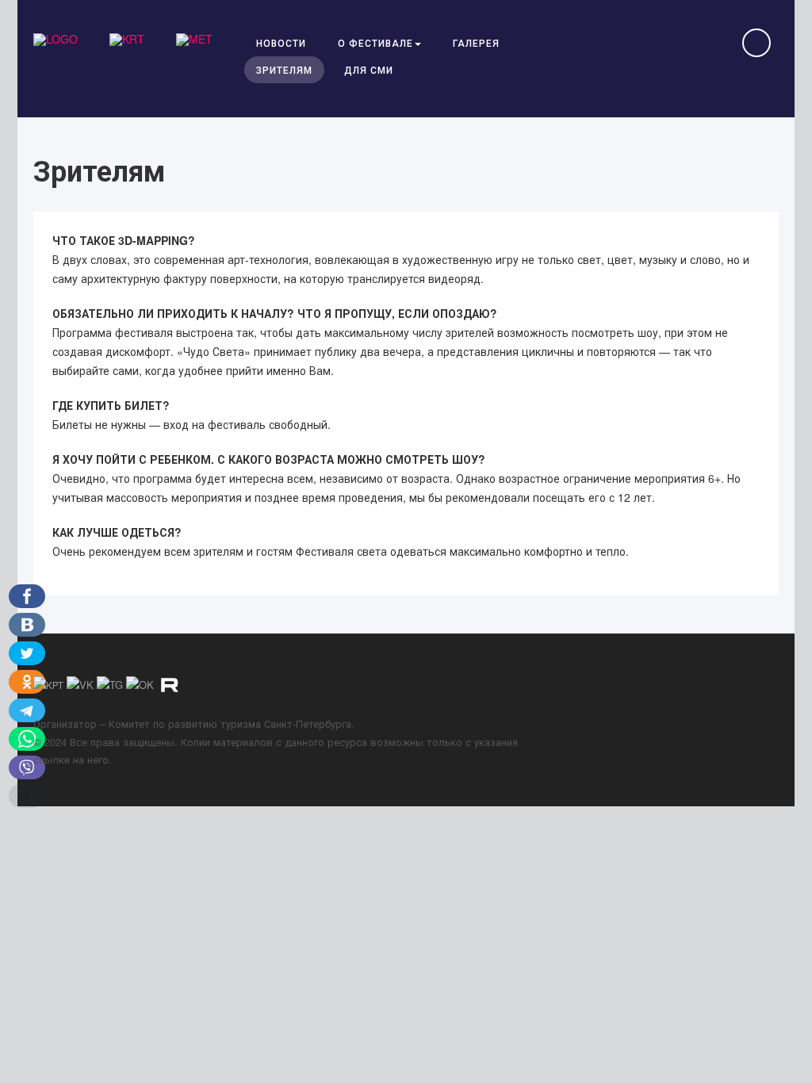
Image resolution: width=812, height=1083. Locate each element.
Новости (281, 42)
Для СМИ (368, 69)
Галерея (476, 42)
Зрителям (284, 69)
